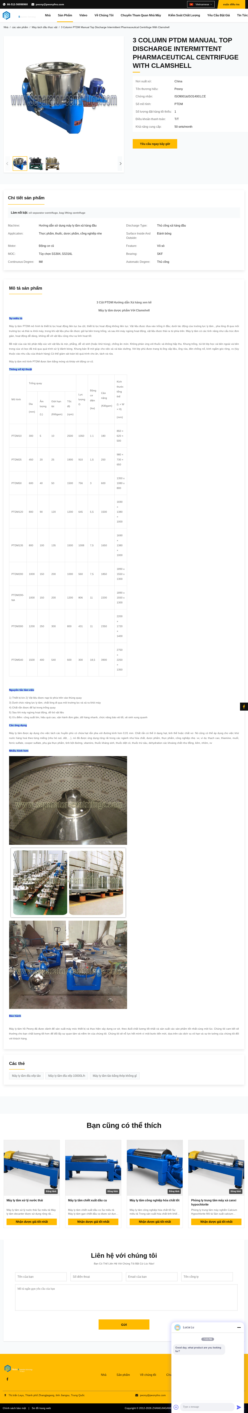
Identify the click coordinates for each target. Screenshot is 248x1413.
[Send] (239, 1407)
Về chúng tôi (104, 15)
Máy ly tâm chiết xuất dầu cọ (87, 1200)
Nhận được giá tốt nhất (32, 1221)
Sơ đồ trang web (41, 1408)
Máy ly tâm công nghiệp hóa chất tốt (154, 1200)
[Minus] (239, 1327)
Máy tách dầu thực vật (44, 27)
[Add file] (176, 1407)
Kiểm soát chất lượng (184, 15)
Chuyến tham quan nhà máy (141, 15)
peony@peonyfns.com (50, 4)
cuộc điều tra (231, 4)
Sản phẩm (65, 15)
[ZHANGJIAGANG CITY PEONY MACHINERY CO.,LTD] (19, 15)
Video (83, 15)
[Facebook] (244, 707)
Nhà (48, 15)
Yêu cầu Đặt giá (218, 15)
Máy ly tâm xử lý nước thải (25, 1200)
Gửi (124, 1324)
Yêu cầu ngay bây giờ (155, 143)
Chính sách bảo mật (14, 1408)
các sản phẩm (20, 27)
